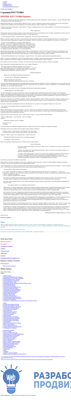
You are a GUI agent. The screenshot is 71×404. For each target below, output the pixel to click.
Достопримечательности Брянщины (11, 289)
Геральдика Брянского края (9, 282)
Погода (5, 350)
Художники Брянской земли (10, 295)
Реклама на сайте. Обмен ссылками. (37, 359)
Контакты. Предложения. (48, 359)
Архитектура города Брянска (10, 309)
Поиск (2, 271)
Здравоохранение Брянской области (11, 290)
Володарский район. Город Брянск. (11, 318)
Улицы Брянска (7, 321)
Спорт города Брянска (8, 314)
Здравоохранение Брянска (9, 313)
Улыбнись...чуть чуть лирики (10, 352)
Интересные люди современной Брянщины (13, 334)
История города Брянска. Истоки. (11, 304)
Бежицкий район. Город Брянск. (11, 316)
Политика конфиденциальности (25, 359)
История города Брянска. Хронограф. (12, 306)
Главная (5, 1)
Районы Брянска (7, 315)
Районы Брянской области (9, 285)
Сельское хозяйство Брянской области (12, 298)
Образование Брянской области (10, 292)
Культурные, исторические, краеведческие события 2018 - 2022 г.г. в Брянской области (22, 231)
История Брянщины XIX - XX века (11, 279)
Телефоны (5, 351)
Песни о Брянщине (7, 340)
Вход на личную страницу (9, 265)
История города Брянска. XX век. (11, 305)
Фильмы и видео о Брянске (9, 337)
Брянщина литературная (9, 294)
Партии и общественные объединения (12, 326)
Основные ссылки (7, 5)
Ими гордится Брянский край (10, 332)
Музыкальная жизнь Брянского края (11, 297)
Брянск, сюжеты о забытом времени (11, 341)
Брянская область (7, 4)
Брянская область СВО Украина (10, 6)
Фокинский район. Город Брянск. (11, 320)
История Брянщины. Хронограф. (11, 280)
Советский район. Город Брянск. (11, 319)
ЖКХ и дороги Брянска (8, 324)
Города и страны (7, 331)
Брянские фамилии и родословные (11, 335)
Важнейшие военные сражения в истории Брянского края (17, 283)
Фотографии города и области (10, 336)
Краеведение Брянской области (10, 344)
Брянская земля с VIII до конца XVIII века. (13, 278)
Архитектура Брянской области (10, 288)
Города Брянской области (9, 284)
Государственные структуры (10, 325)
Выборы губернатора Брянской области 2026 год (14, 353)
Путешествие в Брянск (8, 330)
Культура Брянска (7, 310)
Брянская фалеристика (8, 345)
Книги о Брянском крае (8, 339)
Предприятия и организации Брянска (12, 323)
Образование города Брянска (10, 311)
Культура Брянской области (9, 293)
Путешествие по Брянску (6, 9)
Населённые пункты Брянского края (12, 287)
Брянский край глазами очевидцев (11, 342)
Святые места (6, 349)
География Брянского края (9, 346)
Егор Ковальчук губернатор (9, 327)
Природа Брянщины (8, 347)
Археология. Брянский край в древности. (13, 277)
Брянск (5, 3)
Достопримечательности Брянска (11, 308)
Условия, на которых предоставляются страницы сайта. (10, 359)
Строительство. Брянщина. (9, 299)
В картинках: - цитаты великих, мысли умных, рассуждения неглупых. (20, 300)
